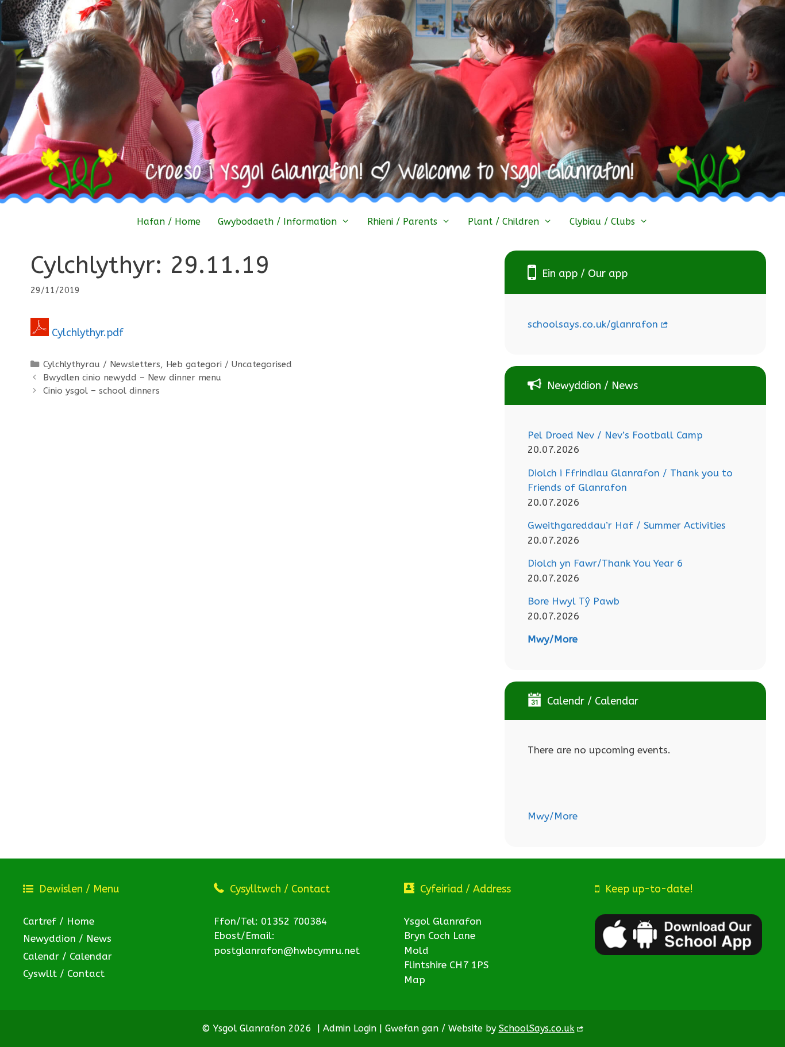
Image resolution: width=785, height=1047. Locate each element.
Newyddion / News (67, 938)
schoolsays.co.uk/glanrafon (593, 324)
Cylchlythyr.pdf (88, 332)
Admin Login (349, 1028)
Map (414, 980)
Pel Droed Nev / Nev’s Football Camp (615, 435)
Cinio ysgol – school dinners (101, 391)
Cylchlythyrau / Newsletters (101, 364)
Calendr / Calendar (67, 956)
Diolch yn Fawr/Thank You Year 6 (605, 563)
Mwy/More (553, 639)
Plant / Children (503, 221)
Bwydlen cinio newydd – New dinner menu (132, 377)
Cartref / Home (58, 921)
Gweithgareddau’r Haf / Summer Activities (627, 525)
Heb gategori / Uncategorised (229, 364)
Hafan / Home (169, 221)
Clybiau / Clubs (602, 221)
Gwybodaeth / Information (277, 221)
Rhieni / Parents (402, 221)
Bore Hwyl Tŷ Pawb (573, 601)
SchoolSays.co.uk (537, 1028)
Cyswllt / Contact (64, 973)
